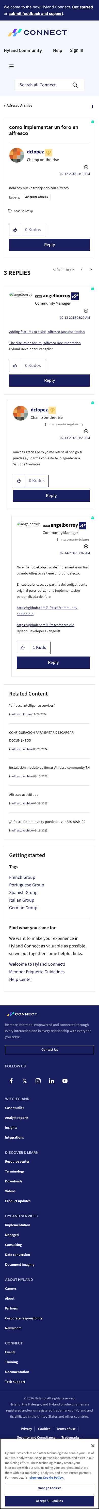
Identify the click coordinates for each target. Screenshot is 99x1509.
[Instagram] (38, 1081)
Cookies (44, 1429)
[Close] (92, 1445)
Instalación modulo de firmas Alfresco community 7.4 (49, 767)
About (9, 1298)
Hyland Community (23, 50)
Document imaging (19, 1264)
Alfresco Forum (22, 714)
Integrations (14, 1137)
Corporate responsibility (24, 1318)
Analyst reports (16, 1117)
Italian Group (21, 900)
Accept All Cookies (49, 1501)
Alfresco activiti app (24, 794)
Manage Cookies (49, 1488)
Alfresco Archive (19, 105)
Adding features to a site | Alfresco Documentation (47, 331)
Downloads (13, 1181)
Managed (12, 1235)
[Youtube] (65, 1081)
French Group (22, 877)
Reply (49, 245)
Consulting (13, 1244)
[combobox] (49, 85)
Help (57, 50)
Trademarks (70, 1437)
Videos (10, 1191)
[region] (49, 1474)
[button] (15, 230)
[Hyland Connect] (37, 33)
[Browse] (11, 66)
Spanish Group (23, 211)
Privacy (26, 1429)
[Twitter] (25, 1081)
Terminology (15, 1171)
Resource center (17, 1161)
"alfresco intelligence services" (32, 705)
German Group (23, 908)
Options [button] (92, 106)
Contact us (49, 1049)
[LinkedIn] (51, 1081)
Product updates (17, 1201)
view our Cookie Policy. (46, 1477)
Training (11, 1362)
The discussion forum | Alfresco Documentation (45, 343)
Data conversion (17, 1254)
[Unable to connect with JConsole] (90, 270)
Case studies (14, 1107)
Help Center (20, 979)
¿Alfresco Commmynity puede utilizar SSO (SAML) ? (47, 821)
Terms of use (66, 1429)
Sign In (76, 50)
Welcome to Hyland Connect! (37, 964)
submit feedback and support (36, 13)
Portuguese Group (26, 885)
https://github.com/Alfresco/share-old (45, 625)
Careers (10, 1288)
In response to (65, 424)
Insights (11, 1127)
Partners (11, 1308)
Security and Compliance (36, 1437)
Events (10, 1352)
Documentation (17, 1372)
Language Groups (36, 197)
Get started (82, 7)
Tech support (15, 1381)
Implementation (17, 1225)
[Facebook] (11, 1081)
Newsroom (13, 1328)
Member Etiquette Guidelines (37, 972)
